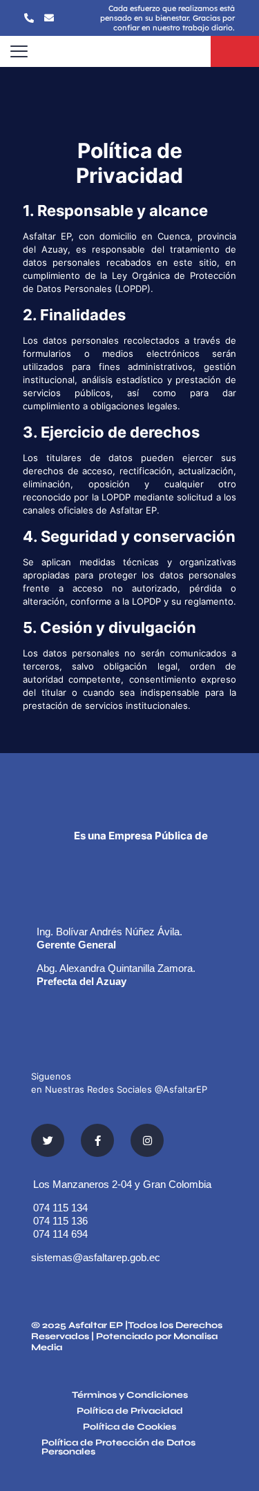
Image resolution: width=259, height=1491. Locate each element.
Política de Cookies (129, 1427)
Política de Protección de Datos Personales (118, 1448)
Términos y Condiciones (130, 1396)
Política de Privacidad (130, 1411)
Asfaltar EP (95, 1325)
